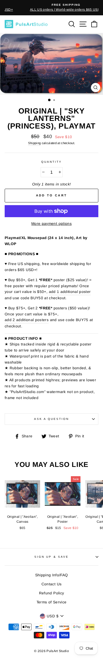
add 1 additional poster (70, 292)
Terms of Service (51, 602)
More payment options (51, 224)
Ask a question (51, 418)
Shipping (34, 143)
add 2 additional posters (27, 320)
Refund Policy (51, 593)
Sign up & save (51, 556)
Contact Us (51, 584)
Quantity (51, 161)
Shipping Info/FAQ (51, 575)
